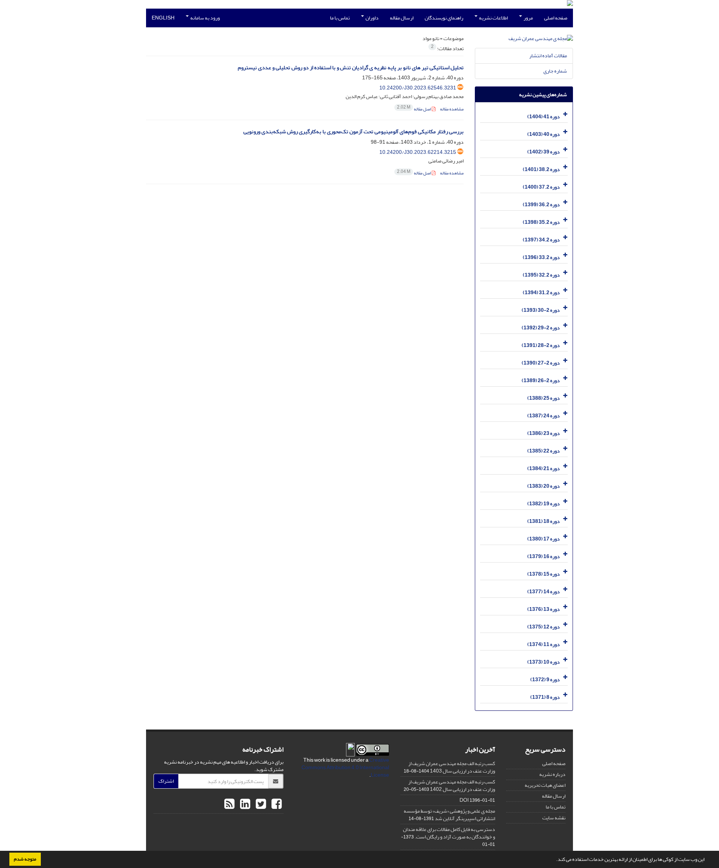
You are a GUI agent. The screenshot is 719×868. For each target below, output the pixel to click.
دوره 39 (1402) (543, 152)
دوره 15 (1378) (543, 574)
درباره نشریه (552, 774)
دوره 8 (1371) (545, 697)
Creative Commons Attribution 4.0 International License (345, 767)
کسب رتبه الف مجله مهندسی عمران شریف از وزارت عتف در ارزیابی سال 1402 (451, 785)
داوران (372, 18)
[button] (554, 860)
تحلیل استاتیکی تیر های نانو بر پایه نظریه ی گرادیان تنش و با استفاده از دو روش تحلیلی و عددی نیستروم (351, 67)
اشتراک (166, 781)
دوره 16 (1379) (543, 556)
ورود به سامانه (204, 18)
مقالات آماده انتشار (548, 56)
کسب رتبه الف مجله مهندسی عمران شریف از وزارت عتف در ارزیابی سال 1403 (451, 767)
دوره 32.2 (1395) (541, 275)
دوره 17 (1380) (543, 539)
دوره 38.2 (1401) (541, 169)
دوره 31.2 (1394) (541, 292)
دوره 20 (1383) (543, 486)
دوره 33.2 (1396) (541, 257)
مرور (528, 18)
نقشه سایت (553, 818)
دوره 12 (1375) (543, 627)
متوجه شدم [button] (25, 859)
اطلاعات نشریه (493, 18)
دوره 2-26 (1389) (541, 380)
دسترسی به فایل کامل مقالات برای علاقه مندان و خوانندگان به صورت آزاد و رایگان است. (449, 833)
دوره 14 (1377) (543, 592)
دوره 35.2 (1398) (541, 222)
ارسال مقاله (401, 18)
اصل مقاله (414, 109)
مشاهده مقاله (452, 109)
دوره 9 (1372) (545, 679)
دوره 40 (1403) (543, 134)
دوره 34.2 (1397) (541, 240)
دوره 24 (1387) (543, 416)
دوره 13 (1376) (543, 609)
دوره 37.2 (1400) (541, 187)
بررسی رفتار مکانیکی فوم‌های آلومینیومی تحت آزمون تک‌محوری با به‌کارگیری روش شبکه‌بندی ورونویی (353, 131)
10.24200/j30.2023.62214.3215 (417, 152)
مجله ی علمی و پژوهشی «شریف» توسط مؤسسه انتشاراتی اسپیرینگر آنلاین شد (449, 814)
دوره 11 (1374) (543, 644)
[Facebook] (275, 804)
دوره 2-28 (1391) (541, 345)
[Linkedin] (244, 804)
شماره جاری (555, 71)
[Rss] (229, 804)
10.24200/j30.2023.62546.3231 (417, 88)
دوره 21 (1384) (543, 468)
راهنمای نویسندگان (444, 18)
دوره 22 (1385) (543, 451)
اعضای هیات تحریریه (545, 785)
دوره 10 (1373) (543, 662)
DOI (464, 800)
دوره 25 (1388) (543, 398)
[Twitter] (260, 804)
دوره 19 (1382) (543, 504)
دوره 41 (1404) (543, 117)
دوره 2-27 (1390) (541, 363)
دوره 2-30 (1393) (541, 310)
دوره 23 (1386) (543, 433)
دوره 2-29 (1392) (541, 328)
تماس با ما (340, 18)
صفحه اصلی (555, 18)
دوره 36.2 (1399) (541, 205)
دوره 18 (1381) (543, 521)
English (163, 18)
